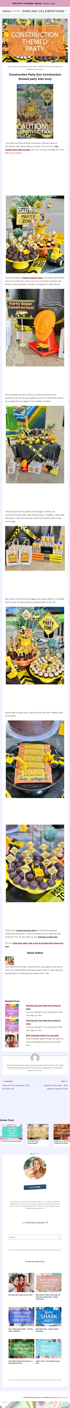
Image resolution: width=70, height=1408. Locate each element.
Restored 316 (63, 1397)
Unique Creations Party (33, 278)
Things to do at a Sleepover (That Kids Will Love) (15, 1085)
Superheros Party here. (48, 937)
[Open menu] (66, 10)
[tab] (31, 1153)
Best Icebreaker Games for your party (42, 1035)
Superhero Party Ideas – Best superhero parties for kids (56, 1085)
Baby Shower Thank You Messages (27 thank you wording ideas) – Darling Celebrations (48, 1297)
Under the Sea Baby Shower (11, 1141)
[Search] (58, 1237)
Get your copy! (33, 3)
